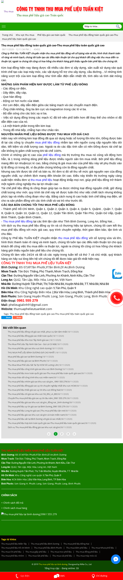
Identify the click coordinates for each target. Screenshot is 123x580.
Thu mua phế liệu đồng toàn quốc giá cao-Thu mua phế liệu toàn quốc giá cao (52, 313)
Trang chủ (7, 34)
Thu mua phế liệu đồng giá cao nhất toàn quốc (36, 335)
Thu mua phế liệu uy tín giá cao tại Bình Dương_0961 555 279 (43, 406)
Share (18, 317)
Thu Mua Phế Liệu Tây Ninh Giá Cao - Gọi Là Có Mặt (38, 344)
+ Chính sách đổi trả (12, 502)
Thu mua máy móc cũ (86, 555)
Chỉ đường (101, 575)
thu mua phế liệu (41, 180)
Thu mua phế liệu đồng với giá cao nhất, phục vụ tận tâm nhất (43, 331)
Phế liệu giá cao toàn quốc (51, 34)
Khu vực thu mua (25, 34)
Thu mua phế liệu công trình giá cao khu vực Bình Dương (41, 369)
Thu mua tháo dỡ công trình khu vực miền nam (36, 377)
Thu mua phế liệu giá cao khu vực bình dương (35, 348)
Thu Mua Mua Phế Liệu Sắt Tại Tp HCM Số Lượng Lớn (39, 364)
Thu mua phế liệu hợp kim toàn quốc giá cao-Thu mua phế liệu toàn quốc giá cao (52, 423)
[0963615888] (117, 274)
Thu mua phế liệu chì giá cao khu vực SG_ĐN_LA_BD (38, 394)
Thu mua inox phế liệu (61, 551)
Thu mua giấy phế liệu (35, 551)
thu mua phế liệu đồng (73, 238)
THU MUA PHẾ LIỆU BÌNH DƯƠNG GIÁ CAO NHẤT (37, 352)
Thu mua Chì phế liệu (11, 551)
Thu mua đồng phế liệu (87, 551)
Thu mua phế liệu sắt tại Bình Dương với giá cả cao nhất (40, 419)
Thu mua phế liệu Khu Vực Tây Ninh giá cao (34, 340)
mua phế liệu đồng (48, 142)
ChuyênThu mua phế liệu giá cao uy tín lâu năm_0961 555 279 (43, 398)
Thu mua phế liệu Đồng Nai (76, 543)
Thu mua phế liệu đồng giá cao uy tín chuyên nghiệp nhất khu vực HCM (48, 385)
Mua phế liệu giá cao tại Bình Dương (31, 356)
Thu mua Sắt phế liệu (38, 555)
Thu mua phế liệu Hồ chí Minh (15, 547)
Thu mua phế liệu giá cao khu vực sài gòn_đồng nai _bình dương (44, 402)
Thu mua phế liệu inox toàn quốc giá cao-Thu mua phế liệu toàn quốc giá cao (50, 373)
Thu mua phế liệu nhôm (12, 555)
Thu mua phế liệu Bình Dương (45, 543)
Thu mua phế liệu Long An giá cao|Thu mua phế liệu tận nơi (42, 410)
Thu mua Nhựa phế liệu (102, 547)
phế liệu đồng (51, 155)
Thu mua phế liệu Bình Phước (48, 547)
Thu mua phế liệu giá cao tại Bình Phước (33, 360)
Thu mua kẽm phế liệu (76, 547)
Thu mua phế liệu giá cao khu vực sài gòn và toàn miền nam (42, 414)
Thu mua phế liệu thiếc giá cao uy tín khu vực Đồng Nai (40, 389)
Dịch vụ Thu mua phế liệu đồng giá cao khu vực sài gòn (40, 427)
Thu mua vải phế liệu (62, 555)
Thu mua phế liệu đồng (18, 221)
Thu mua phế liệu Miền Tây (14, 543)
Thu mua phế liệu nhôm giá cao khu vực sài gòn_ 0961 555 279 (43, 381)
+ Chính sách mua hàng (14, 508)
